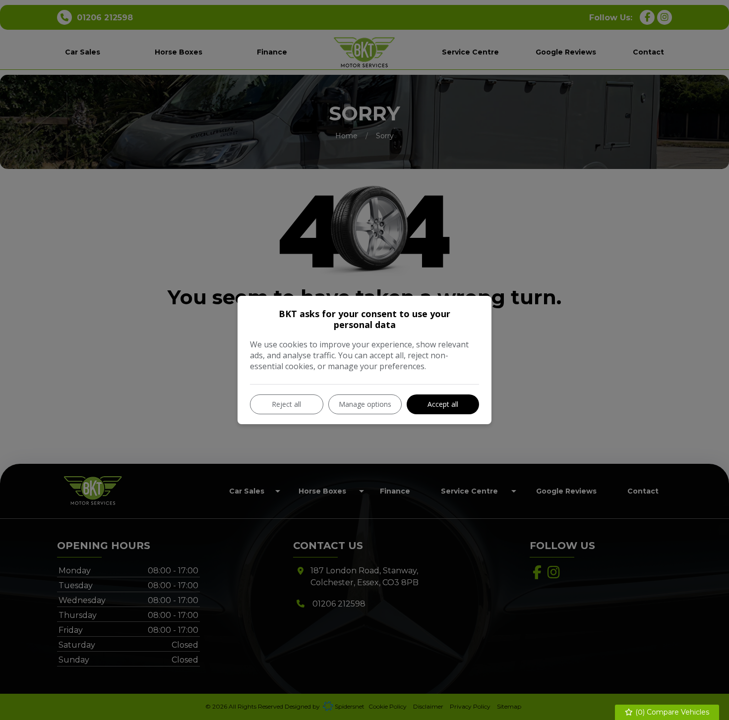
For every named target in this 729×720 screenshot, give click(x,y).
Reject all (286, 404)
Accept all (442, 404)
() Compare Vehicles (671, 712)
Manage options (365, 404)
